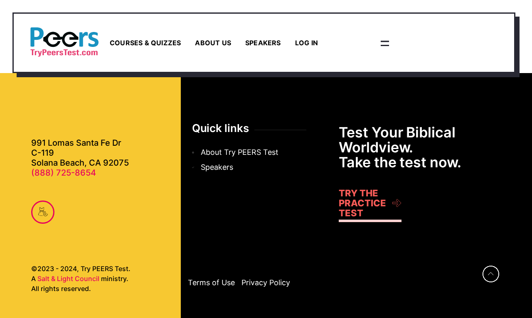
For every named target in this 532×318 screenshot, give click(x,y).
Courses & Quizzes (145, 43)
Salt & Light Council (68, 278)
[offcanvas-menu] (385, 43)
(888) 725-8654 (63, 173)
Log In (306, 43)
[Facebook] (42, 212)
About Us (213, 43)
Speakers (263, 43)
